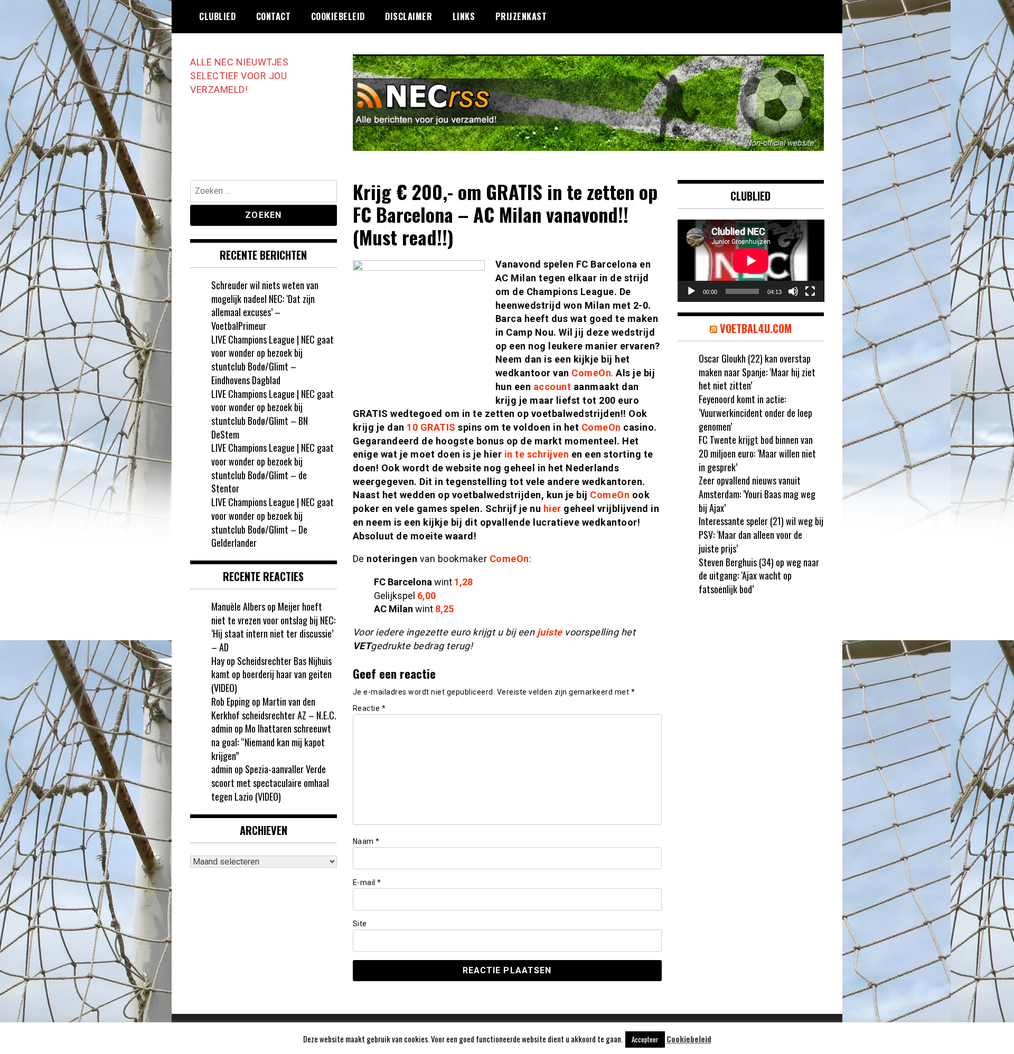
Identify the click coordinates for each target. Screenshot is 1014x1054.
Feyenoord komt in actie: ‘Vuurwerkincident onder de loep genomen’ (755, 412)
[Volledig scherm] (810, 291)
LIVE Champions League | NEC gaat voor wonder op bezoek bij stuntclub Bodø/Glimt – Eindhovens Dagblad (272, 360)
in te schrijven (536, 454)
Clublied (217, 16)
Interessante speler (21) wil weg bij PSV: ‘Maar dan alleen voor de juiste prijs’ (761, 534)
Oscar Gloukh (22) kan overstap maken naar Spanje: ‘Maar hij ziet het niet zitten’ (757, 372)
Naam (366, 841)
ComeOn (591, 372)
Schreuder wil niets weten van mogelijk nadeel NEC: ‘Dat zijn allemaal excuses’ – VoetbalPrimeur (264, 305)
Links (464, 16)
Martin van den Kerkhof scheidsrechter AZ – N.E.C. (273, 708)
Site (360, 923)
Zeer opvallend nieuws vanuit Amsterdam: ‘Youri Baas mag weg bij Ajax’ (757, 493)
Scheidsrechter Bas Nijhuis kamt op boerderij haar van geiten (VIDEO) (271, 674)
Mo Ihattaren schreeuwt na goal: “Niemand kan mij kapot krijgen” (271, 741)
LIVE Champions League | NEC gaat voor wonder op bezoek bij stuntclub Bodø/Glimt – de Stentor (272, 468)
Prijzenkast (521, 16)
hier (552, 508)
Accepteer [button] (645, 1039)
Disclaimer (408, 16)
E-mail (367, 882)
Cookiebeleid (338, 16)
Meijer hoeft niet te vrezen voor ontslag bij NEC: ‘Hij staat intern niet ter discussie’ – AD (273, 627)
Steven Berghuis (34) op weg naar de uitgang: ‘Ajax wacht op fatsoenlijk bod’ (759, 575)
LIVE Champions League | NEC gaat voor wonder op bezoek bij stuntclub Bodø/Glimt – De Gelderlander (272, 522)
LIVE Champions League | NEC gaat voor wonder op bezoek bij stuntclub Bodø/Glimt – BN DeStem (272, 414)
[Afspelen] (691, 291)
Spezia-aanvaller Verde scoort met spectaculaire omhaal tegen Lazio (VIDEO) (270, 782)
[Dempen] (793, 291)
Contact (273, 16)
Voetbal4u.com (756, 328)
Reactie (369, 708)
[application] (751, 261)
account (552, 386)
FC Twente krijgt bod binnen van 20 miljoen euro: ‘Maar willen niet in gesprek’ (757, 453)
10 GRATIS (431, 427)
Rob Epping (230, 701)
